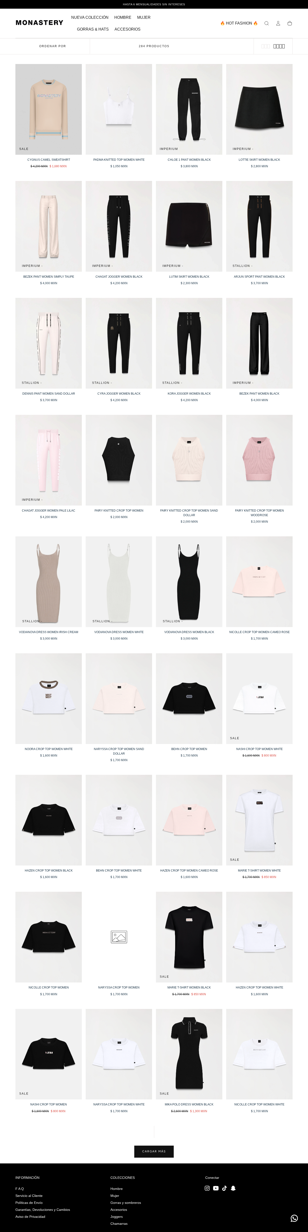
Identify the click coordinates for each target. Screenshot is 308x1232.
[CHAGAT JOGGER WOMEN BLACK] (119, 226)
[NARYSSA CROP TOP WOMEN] (119, 937)
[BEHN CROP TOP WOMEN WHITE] (119, 820)
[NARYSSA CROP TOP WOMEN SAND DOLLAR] (119, 698)
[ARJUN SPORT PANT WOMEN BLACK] (259, 226)
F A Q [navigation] (19, 1189)
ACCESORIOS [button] (128, 29)
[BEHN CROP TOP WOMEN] (189, 698)
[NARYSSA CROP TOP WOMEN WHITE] (119, 1054)
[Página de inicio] (39, 23)
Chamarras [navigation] (119, 1224)
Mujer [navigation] (114, 1196)
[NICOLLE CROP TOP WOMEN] (48, 937)
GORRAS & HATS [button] (93, 29)
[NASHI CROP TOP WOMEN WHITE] (259, 698)
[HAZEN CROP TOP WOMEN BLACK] (48, 820)
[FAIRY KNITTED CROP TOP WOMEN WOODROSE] (259, 460)
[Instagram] (207, 1188)
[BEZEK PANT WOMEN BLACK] (259, 343)
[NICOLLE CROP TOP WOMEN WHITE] (259, 1054)
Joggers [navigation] (116, 1217)
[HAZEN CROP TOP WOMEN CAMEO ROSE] (189, 820)
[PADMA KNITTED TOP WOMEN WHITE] (119, 109)
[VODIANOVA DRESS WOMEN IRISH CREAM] (48, 581)
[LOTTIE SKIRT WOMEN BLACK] (259, 109)
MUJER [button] (144, 17)
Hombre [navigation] (116, 1189)
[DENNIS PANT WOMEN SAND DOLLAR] (48, 343)
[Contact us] (294, 1218)
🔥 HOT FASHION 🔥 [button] (239, 23)
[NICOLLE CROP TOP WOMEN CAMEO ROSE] (259, 581)
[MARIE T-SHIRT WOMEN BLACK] (189, 937)
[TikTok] (224, 1188)
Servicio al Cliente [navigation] (29, 1196)
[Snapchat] (233, 1188)
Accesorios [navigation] (118, 1210)
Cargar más (154, 1151)
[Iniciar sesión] (278, 23)
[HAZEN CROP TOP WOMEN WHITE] (259, 937)
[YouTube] (216, 1188)
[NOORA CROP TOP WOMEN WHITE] (48, 698)
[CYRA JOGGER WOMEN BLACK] (119, 343)
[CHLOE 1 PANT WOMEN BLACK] (189, 109)
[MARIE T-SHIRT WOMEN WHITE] (259, 820)
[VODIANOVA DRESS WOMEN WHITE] (119, 581)
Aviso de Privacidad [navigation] (30, 1217)
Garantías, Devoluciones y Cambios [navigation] (42, 1210)
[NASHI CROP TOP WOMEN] (48, 1054)
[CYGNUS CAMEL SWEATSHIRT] (48, 109)
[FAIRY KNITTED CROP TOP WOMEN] (119, 460)
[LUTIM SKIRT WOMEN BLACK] (189, 226)
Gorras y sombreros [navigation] (125, 1203)
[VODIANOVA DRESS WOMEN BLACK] (189, 581)
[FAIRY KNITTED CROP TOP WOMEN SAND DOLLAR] (189, 460)
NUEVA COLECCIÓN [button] (90, 17)
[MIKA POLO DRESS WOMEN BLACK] (189, 1054)
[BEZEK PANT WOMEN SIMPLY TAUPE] (48, 226)
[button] (267, 23)
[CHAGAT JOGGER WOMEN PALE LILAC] (48, 460)
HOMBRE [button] (122, 17)
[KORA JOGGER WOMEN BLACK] (189, 343)
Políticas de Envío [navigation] (29, 1203)
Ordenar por (52, 46)
